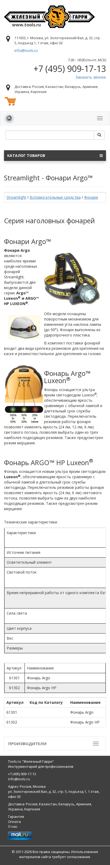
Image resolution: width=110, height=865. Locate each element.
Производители (27, 743)
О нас (12, 826)
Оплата (14, 821)
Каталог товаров (26, 155)
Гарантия (16, 816)
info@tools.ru (26, 50)
